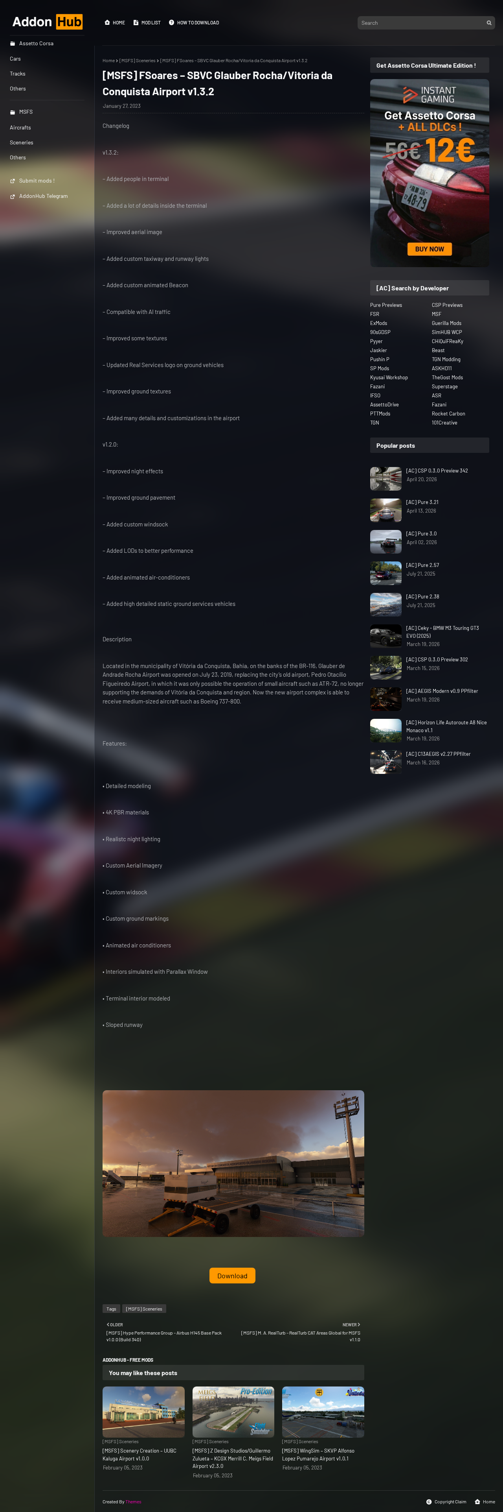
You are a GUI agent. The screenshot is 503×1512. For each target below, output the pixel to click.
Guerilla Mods (446, 323)
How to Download (198, 22)
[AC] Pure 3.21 (422, 502)
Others (18, 157)
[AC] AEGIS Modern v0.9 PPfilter (442, 691)
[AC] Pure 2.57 (422, 565)
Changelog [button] (116, 125)
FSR (374, 314)
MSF (436, 314)
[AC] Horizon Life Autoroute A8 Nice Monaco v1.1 (446, 726)
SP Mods (379, 368)
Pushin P (379, 359)
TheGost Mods (447, 377)
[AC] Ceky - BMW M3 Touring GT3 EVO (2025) (442, 632)
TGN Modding (446, 359)
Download (232, 1275)
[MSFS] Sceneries (137, 60)
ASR (436, 395)
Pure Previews (386, 305)
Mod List (151, 22)
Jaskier (378, 350)
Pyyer (376, 341)
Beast (438, 350)
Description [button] (117, 638)
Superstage (445, 386)
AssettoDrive (384, 404)
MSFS (26, 111)
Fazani (377, 386)
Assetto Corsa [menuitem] (36, 43)
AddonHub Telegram (43, 195)
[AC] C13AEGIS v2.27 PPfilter (438, 754)
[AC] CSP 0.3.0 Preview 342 (437, 470)
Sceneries (21, 142)
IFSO (375, 395)
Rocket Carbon (448, 413)
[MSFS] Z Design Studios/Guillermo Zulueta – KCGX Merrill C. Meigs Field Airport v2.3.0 (233, 1458)
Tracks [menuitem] (18, 73)
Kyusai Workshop (389, 377)
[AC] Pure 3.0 (421, 533)
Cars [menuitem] (15, 58)
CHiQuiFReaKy (447, 341)
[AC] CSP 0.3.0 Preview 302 (437, 659)
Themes (133, 1501)
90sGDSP (380, 332)
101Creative (444, 422)
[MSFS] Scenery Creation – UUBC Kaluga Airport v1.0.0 (139, 1454)
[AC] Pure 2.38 (422, 596)
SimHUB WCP (447, 332)
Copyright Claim (450, 1501)
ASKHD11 (442, 368)
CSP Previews (447, 305)
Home (119, 22)
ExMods (378, 323)
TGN (374, 422)
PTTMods (380, 413)
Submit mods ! (37, 180)
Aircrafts (20, 127)
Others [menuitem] (18, 88)
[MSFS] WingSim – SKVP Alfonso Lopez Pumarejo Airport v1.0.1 (318, 1454)
